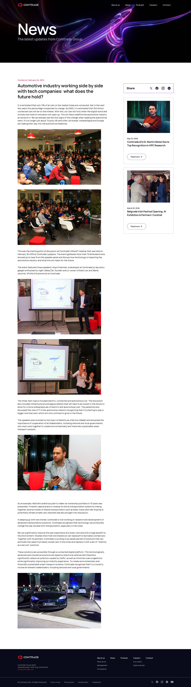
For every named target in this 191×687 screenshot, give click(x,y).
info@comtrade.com (26, 669)
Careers (153, 5)
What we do (101, 662)
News (127, 5)
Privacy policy (69, 682)
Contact (167, 5)
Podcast (140, 5)
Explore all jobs (139, 665)
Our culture (137, 662)
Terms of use (55, 682)
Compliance (96, 682)
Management (102, 665)
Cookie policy (83, 682)
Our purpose (101, 669)
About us (115, 5)
